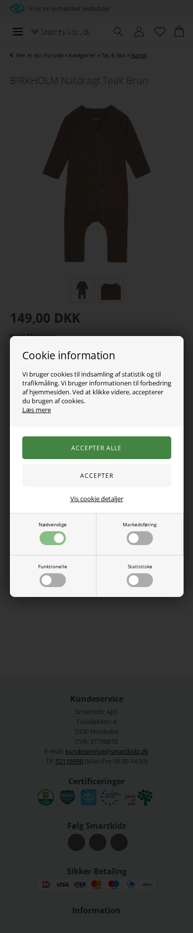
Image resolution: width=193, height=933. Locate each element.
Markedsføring (139, 524)
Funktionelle (52, 566)
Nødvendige (53, 524)
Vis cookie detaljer (96, 498)
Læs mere (36, 409)
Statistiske (140, 566)
